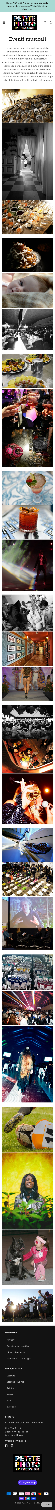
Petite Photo (27, 1503)
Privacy (11, 1339)
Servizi (10, 1394)
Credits (37, 1503)
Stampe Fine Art (15, 1381)
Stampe (11, 1375)
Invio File (11, 1406)
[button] (4, 22)
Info (9, 1400)
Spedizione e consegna (19, 1358)
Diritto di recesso (16, 1352)
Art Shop (11, 1388)
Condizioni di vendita (18, 1346)
